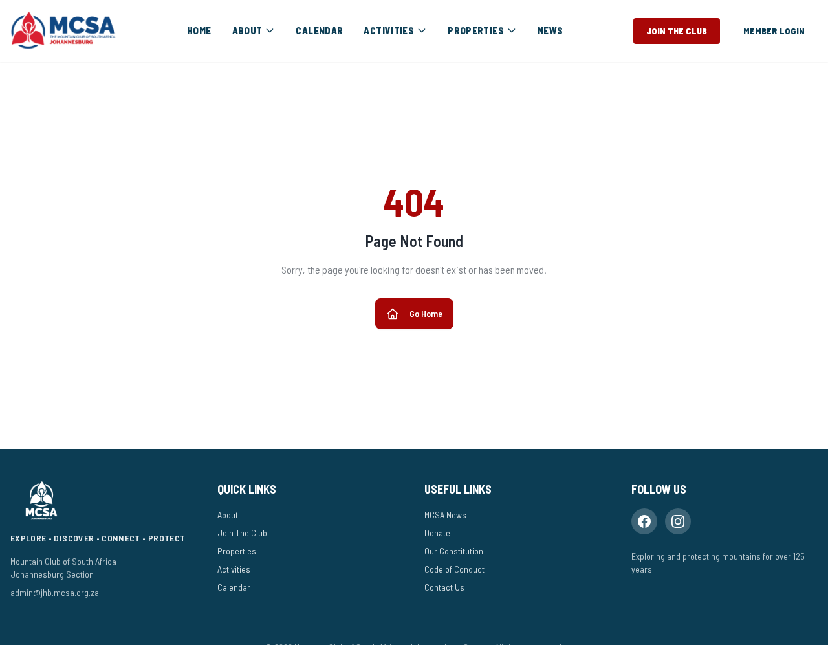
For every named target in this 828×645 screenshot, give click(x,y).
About (227, 514)
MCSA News (445, 514)
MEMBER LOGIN (774, 30)
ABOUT (247, 30)
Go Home (425, 313)
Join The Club (242, 532)
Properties (236, 550)
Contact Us (444, 587)
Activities (233, 568)
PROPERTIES (476, 30)
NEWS (550, 30)
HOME (199, 30)
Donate (437, 532)
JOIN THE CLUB (676, 30)
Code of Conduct (454, 568)
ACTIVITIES (389, 30)
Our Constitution (453, 550)
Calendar (233, 587)
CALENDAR (319, 30)
